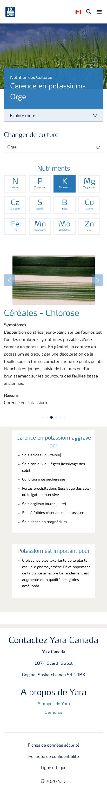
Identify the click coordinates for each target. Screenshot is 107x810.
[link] (15, 184)
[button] (9, 280)
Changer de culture (31, 135)
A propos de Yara (53, 704)
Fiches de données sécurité (53, 745)
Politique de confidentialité (53, 757)
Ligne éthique (53, 768)
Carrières (53, 713)
